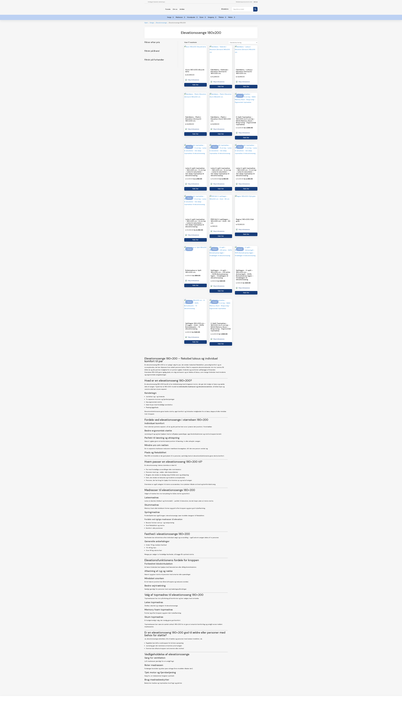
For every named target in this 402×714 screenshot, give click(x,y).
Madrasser (179, 17)
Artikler (182, 9)
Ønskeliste (224, 9)
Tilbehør (221, 17)
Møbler (230, 17)
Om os (175, 9)
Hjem (146, 23)
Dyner (202, 17)
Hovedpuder (191, 17)
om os (256, 2)
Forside (167, 9)
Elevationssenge (161, 23)
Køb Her (195, 85)
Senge (169, 17)
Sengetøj (211, 17)
